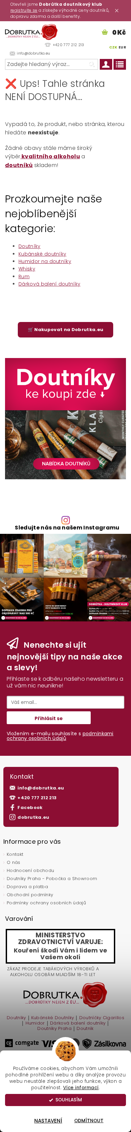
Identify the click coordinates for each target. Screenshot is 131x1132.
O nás (13, 862)
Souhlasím (68, 1100)
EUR (122, 47)
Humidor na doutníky (44, 261)
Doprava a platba (27, 886)
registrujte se (23, 10)
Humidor (35, 1023)
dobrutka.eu (33, 817)
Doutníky (29, 246)
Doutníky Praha (54, 1029)
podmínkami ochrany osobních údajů (60, 736)
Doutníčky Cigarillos (101, 1018)
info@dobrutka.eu (40, 788)
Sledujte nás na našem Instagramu (67, 527)
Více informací (81, 1088)
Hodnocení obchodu (30, 870)
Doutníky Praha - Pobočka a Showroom (52, 878)
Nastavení (48, 1120)
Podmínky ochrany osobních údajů (46, 903)
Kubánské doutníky (42, 254)
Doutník (85, 1029)
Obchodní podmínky (30, 895)
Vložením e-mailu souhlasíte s (60, 736)
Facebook (30, 807)
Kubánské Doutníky (52, 1018)
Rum (24, 276)
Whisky (26, 268)
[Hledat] (91, 64)
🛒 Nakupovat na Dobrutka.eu (65, 329)
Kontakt (15, 854)
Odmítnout (88, 1121)
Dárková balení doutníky (49, 284)
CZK (113, 47)
